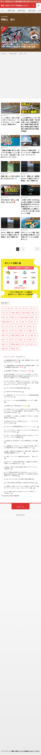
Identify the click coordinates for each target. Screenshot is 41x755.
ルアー (35, 308)
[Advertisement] (20, 76)
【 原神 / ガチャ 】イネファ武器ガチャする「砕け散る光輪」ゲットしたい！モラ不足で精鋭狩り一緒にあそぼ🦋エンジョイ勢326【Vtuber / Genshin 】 (21, 410)
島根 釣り (5, 330)
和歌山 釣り (15, 104)
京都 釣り (35, 313)
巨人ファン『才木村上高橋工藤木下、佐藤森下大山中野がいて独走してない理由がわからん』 (21, 462)
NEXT (37, 249)
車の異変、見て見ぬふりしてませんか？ (17, 370)
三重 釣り (5, 313)
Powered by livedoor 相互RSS (10, 496)
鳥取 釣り (5, 348)
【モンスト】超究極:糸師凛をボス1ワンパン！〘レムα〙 (21, 426)
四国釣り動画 (6, 322)
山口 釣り (14, 326)
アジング (4, 308)
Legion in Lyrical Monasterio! (13, 391)
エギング (12, 308)
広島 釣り (14, 330)
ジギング (20, 308)
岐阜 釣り (23, 326)
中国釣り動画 (15, 313)
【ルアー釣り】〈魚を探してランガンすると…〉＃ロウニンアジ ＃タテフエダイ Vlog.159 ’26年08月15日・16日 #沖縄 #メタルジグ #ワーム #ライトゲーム (21, 382)
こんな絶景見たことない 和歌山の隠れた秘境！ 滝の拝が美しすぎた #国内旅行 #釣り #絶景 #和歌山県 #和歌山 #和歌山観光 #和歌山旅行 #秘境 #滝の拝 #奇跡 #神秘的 (30, 124)
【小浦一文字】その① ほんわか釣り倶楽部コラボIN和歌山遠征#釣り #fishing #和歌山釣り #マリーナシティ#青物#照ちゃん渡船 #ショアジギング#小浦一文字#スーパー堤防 (30, 206)
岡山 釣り (32, 326)
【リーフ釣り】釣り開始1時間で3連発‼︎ (16, 388)
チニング (27, 308)
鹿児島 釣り (15, 348)
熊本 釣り (5, 339)
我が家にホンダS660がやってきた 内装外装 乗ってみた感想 (22, 440)
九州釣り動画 (25, 313)
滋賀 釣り (33, 335)
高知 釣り (33, 344)
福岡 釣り (32, 339)
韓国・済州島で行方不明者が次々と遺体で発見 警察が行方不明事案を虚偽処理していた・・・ (21, 452)
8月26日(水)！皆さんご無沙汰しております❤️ (10, 201)
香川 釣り (24, 344)
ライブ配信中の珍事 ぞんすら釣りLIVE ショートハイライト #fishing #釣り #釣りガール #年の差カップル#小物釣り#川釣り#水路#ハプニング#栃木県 (21, 474)
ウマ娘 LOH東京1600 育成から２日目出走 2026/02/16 (20, 482)
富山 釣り (5, 326)
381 (23, 249)
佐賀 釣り (5, 317)
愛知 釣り (5, 335)
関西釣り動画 (11, 10)
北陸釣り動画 (31, 10)
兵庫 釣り (14, 317)
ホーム (3, 10)
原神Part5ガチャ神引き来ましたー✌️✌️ (16, 405)
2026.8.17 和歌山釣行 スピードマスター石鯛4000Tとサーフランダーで (30, 152)
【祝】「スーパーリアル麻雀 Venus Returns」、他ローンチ (22, 456)
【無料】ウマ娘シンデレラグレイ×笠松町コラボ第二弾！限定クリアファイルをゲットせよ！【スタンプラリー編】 (21, 487)
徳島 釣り (23, 330)
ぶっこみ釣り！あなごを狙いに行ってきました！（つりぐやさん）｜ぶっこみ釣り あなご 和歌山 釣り (10, 121)
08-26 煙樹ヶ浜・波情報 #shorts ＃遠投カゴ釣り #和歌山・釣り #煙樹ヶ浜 (10, 235)
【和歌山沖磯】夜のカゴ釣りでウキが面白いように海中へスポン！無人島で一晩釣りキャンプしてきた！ (10, 153)
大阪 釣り (24, 322)
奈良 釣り (33, 322)
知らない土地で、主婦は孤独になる (15, 356)
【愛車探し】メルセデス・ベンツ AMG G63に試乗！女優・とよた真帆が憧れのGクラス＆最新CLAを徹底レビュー (21, 446)
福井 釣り (23, 339)
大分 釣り (15, 322)
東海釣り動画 (21, 10)
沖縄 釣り (24, 335)
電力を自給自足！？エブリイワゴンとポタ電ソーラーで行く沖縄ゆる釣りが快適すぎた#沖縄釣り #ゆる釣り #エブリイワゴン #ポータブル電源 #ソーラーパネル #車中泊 (21, 376)
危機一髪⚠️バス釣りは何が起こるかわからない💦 (10, 177)
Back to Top (20, 507)
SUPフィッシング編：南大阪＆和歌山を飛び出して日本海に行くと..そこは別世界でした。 (30, 236)
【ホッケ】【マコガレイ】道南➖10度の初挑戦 (19, 479)
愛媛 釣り (32, 330)
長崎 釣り (5, 344)
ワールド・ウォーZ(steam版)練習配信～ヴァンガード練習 (21, 400)
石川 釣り (14, 339)
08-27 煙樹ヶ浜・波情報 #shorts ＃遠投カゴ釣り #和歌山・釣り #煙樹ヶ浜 (30, 178)
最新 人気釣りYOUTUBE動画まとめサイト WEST (26, 751)
